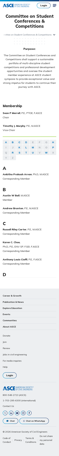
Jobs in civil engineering (15, 354)
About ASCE (9, 326)
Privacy (18, 440)
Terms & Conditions (30, 440)
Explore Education (12, 308)
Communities (10, 320)
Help (5, 367)
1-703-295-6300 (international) (19, 400)
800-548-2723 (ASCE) (14, 395)
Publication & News (13, 302)
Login (43, 5)
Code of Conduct (7, 440)
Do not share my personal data (46, 440)
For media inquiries (12, 360)
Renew (6, 348)
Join (5, 342)
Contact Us (8, 406)
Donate (6, 335)
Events (6, 314)
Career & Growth (12, 295)
